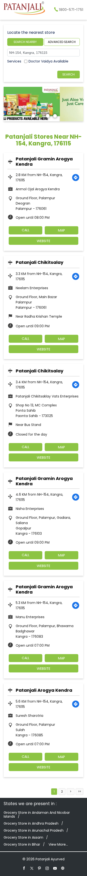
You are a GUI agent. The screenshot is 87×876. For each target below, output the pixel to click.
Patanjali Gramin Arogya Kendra (44, 161)
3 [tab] (47, 115)
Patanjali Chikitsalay (39, 262)
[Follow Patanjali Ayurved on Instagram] (47, 868)
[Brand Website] (62, 868)
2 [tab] (40, 115)
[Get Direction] (76, 177)
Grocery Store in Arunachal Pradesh (34, 830)
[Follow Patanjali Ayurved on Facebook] (24, 868)
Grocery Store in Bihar (22, 844)
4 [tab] (54, 115)
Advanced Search (62, 42)
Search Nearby (25, 42)
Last (79, 791)
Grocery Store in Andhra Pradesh (31, 823)
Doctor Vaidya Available (48, 61)
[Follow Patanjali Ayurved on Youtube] (55, 868)
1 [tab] (32, 115)
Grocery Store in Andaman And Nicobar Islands (37, 814)
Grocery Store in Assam (23, 837)
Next (70, 791)
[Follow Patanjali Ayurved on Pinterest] (39, 868)
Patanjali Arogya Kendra (44, 690)
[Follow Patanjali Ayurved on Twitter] (32, 868)
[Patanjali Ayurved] (24, 8)
